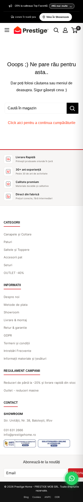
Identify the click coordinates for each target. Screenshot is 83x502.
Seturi (8, 265)
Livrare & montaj (15, 320)
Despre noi (11, 297)
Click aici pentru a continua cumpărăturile (41, 123)
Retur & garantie (15, 327)
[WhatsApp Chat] (71, 478)
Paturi (8, 242)
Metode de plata (15, 304)
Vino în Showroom (57, 17)
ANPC (47, 497)
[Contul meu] (65, 30)
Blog (26, 497)
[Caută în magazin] (72, 108)
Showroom (11, 312)
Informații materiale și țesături (25, 358)
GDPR (8, 335)
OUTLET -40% (14, 273)
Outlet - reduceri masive (21, 390)
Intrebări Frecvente (17, 351)
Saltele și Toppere (17, 249)
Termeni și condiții (17, 343)
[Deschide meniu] (7, 30)
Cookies (36, 497)
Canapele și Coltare (18, 234)
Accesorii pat (13, 257)
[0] (74, 30)
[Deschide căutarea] (56, 30)
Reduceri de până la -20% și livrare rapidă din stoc (40, 382)
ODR (57, 497)
